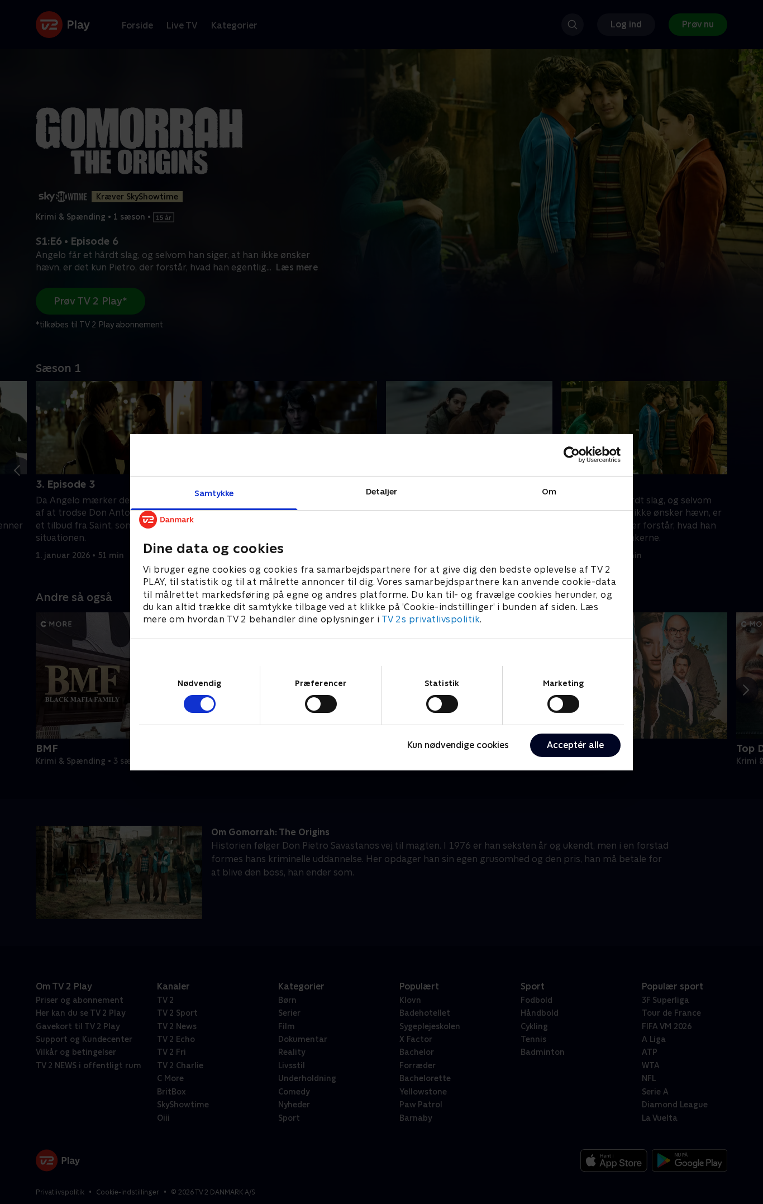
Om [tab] (549, 491)
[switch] (321, 704)
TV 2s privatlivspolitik (431, 619)
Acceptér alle (575, 745)
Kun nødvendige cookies (458, 745)
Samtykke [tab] (214, 492)
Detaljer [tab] (382, 491)
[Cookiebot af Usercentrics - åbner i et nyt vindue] (572, 454)
